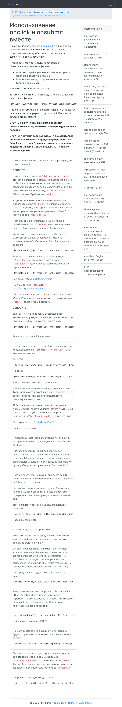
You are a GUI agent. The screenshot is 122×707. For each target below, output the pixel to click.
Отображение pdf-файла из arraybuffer (96, 131)
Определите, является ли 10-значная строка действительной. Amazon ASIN (94, 72)
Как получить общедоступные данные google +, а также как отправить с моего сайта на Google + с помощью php (96, 238)
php (67, 12)
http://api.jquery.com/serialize (29, 288)
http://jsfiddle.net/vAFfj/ (38, 278)
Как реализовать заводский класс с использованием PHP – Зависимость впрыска (96, 115)
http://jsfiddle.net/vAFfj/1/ (43, 422)
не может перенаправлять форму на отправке (43, 72)
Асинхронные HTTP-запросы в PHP (96, 56)
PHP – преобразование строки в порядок (94, 271)
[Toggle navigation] (110, 4)
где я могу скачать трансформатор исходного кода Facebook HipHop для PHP (95, 93)
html (29, 12)
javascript (38, 12)
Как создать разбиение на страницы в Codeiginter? (92, 41)
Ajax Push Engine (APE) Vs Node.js (93, 258)
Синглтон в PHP (93, 187)
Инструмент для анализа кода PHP (94, 160)
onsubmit (59, 12)
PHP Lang (14, 4)
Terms (71, 702)
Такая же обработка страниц (33, 75)
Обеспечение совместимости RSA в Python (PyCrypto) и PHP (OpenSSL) (96, 146)
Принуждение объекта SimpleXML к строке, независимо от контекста (96, 215)
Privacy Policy (84, 702)
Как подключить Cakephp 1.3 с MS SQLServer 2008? (94, 198)
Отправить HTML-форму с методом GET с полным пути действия (95, 175)
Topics (56, 702)
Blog (63, 702)
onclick (49, 12)
